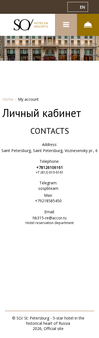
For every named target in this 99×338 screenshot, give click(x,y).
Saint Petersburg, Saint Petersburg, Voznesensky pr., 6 (49, 150)
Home (8, 99)
